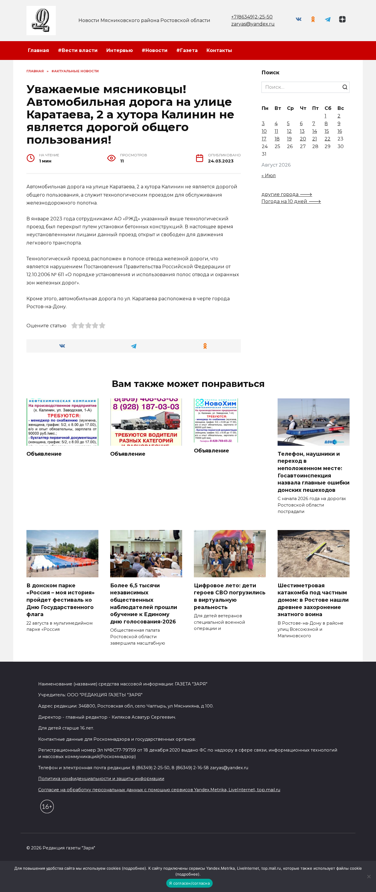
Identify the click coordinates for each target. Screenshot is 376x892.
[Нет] (369, 876)
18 (277, 139)
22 (327, 139)
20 (303, 139)
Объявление (44, 454)
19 (289, 139)
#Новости (154, 50)
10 (264, 131)
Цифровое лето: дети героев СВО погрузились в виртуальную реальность (230, 596)
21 (314, 139)
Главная (38, 50)
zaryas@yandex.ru (253, 24)
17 (264, 139)
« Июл (268, 175)
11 (276, 131)
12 (289, 131)
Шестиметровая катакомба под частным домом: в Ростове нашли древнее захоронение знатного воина (313, 600)
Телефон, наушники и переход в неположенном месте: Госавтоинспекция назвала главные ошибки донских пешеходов (314, 472)
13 (302, 131)
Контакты (219, 50)
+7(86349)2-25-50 (252, 17)
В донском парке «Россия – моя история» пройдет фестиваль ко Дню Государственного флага (60, 600)
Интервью (119, 50)
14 (314, 131)
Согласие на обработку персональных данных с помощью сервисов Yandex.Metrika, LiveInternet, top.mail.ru (159, 789)
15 (327, 131)
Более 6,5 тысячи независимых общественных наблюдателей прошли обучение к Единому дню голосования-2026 (143, 603)
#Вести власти (78, 50)
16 (340, 131)
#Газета (187, 50)
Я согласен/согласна (189, 883)
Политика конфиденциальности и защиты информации (101, 778)
